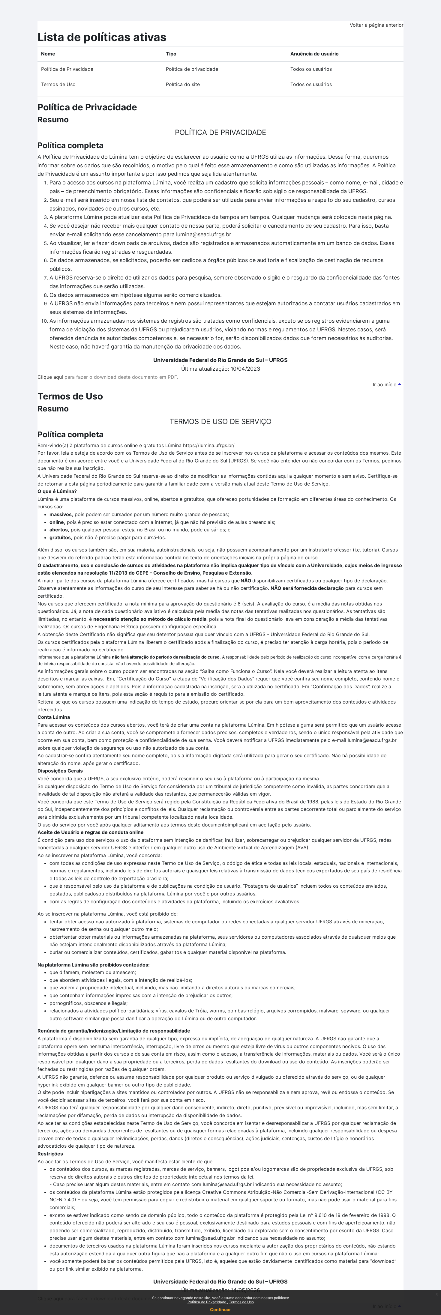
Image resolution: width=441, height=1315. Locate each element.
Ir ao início (385, 384)
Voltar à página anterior (377, 25)
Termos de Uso (241, 1302)
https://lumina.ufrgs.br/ (209, 445)
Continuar (220, 1309)
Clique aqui (50, 377)
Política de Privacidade (207, 1302)
